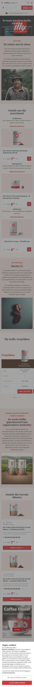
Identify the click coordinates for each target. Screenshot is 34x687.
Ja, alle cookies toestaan (17, 683)
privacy (27, 671)
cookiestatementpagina (8, 672)
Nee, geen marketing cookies (17, 677)
